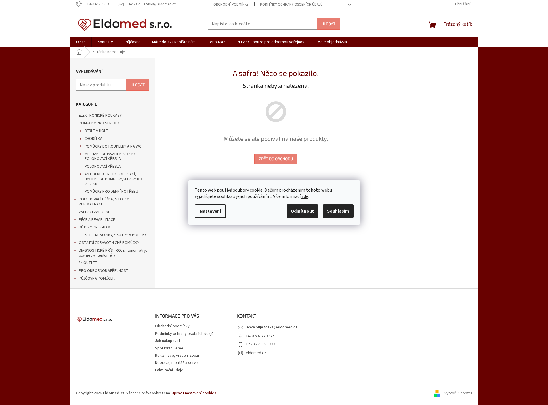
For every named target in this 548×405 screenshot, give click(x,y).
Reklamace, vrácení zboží (177, 355)
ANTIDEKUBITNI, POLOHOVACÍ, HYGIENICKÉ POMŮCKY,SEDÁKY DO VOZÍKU (113, 179)
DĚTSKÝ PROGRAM (94, 227)
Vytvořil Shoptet (458, 393)
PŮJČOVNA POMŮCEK (97, 278)
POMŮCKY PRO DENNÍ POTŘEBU (111, 191)
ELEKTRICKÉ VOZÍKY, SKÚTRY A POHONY (113, 235)
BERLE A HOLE (96, 131)
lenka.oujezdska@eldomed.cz (271, 327)
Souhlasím (338, 211)
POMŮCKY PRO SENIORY (99, 123)
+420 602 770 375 (260, 336)
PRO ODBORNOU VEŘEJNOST (104, 271)
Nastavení (210, 211)
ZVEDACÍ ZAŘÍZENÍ (94, 212)
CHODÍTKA (93, 139)
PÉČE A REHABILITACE (97, 220)
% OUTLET (88, 263)
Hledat (328, 23)
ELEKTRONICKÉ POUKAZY (100, 116)
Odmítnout (302, 211)
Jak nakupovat (167, 341)
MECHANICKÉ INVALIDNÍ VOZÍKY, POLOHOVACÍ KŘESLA (111, 156)
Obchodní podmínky (231, 4)
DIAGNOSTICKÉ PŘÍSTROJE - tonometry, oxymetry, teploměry (113, 253)
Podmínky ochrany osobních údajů (291, 4)
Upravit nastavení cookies (194, 393)
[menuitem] (80, 42)
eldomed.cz (256, 353)
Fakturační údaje (169, 370)
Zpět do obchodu (276, 158)
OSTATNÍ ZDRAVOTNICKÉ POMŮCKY (109, 243)
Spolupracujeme (169, 348)
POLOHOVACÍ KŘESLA (103, 166)
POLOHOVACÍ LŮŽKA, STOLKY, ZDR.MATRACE (104, 201)
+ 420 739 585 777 (260, 344)
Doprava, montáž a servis (177, 363)
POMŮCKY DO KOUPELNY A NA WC (113, 146)
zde (304, 196)
